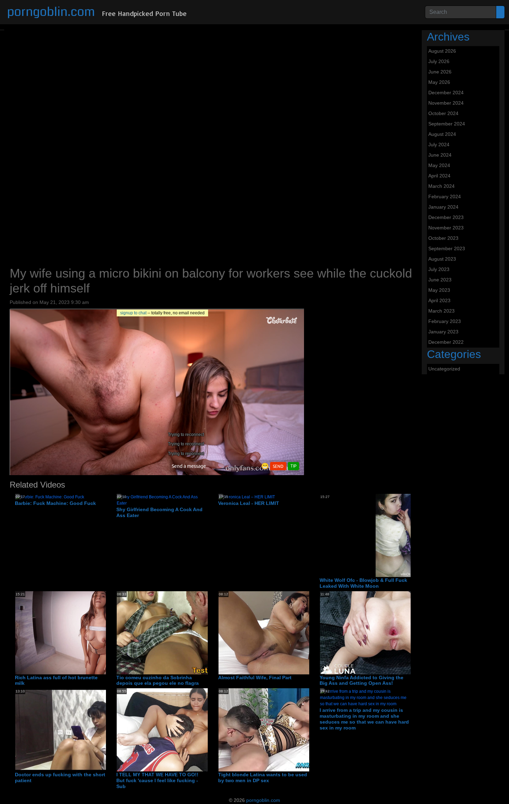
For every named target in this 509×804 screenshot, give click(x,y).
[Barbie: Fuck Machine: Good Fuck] (49, 496)
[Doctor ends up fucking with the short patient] (89, 729)
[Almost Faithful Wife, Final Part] (292, 632)
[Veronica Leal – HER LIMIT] (246, 496)
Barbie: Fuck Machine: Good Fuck (55, 503)
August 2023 (442, 259)
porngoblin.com (51, 12)
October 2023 (443, 238)
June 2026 (440, 72)
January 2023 (443, 331)
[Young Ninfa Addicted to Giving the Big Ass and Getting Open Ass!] (394, 632)
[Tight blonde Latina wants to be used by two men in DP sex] (274, 729)
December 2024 (446, 92)
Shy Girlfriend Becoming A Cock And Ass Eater (159, 512)
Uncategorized (444, 369)
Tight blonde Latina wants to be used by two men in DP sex (262, 777)
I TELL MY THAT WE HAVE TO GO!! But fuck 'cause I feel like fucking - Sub (157, 780)
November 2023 (446, 227)
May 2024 (439, 165)
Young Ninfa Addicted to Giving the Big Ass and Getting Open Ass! (361, 680)
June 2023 (440, 279)
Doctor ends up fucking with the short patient (60, 777)
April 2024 (439, 175)
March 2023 (441, 311)
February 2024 (444, 196)
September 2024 (446, 123)
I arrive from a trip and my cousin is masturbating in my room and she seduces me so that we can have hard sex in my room (364, 718)
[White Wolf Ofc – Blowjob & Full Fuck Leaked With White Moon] (394, 535)
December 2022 (446, 342)
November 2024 (446, 103)
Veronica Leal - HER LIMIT (248, 503)
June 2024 (440, 155)
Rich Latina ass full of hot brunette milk (56, 680)
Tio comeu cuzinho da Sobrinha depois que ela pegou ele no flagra (157, 680)
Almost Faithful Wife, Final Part (255, 677)
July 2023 (438, 269)
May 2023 (439, 290)
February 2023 (444, 321)
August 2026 (442, 51)
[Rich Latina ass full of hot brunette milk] (89, 632)
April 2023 (439, 300)
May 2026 (439, 82)
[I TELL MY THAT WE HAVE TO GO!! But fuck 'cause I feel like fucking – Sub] (190, 729)
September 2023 (446, 248)
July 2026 (438, 61)
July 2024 (438, 144)
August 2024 (442, 134)
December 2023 (446, 217)
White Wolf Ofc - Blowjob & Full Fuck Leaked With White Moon (363, 583)
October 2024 (443, 113)
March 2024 (441, 186)
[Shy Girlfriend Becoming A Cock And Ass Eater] (161, 499)
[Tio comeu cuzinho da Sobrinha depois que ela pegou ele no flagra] (190, 632)
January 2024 (443, 207)
